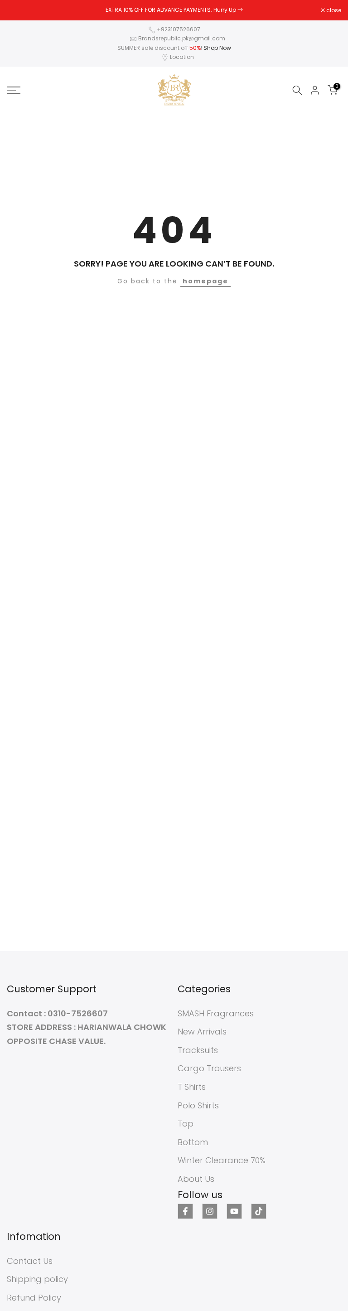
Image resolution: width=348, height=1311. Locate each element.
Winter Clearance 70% (222, 1160)
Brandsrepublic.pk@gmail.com (181, 38)
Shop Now (217, 48)
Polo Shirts (198, 1105)
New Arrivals (202, 1031)
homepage (205, 281)
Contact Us (30, 1261)
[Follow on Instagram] (210, 1211)
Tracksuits (198, 1050)
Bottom (193, 1142)
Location (182, 57)
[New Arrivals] (240, 10)
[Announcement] (174, 10)
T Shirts (192, 1086)
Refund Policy (34, 1297)
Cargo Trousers (209, 1068)
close (19, 10)
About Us (196, 1179)
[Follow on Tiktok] (258, 1211)
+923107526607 (178, 29)
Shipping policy (37, 1279)
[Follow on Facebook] (185, 1211)
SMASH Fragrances (216, 1013)
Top (185, 1123)
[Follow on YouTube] (234, 1211)
